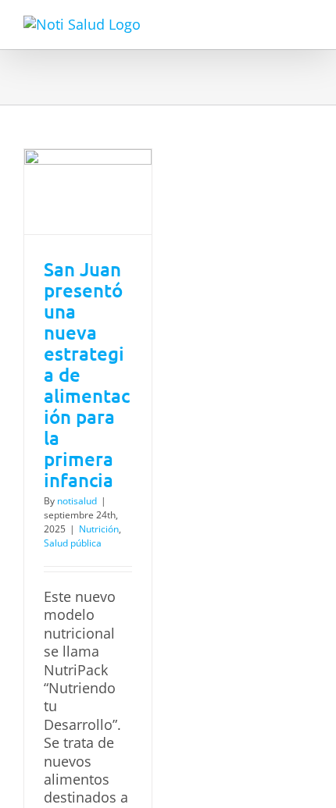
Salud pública (73, 543)
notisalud (77, 500)
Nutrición (99, 529)
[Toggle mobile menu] (306, 24)
